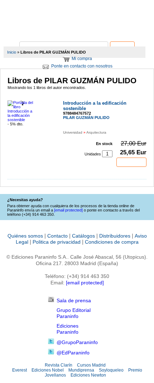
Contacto (57, 236)
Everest (19, 370)
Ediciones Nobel (48, 370)
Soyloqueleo (111, 370)
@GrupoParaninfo (77, 342)
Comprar (131, 162)
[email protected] (85, 282)
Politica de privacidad (57, 242)
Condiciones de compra (112, 242)
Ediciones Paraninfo (67, 329)
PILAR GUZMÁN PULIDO (86, 117)
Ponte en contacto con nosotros (81, 66)
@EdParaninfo (73, 352)
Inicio (11, 52)
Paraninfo (77, 30)
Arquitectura (96, 132)
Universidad (72, 132)
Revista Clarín (58, 365)
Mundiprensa (81, 370)
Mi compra (82, 58)
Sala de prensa (74, 300)
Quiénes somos (25, 236)
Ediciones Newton (88, 375)
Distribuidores (114, 236)
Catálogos (83, 236)
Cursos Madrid (91, 365)
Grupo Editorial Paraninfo (74, 313)
